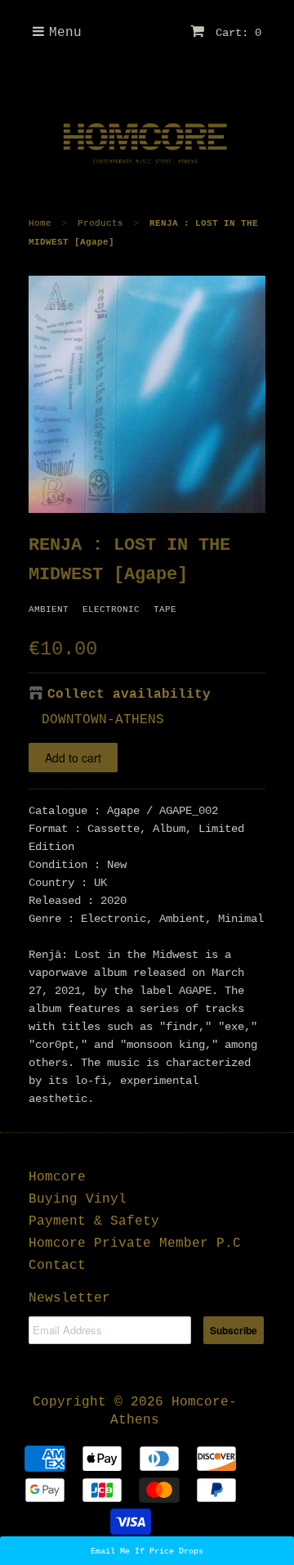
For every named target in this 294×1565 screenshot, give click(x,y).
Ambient (49, 609)
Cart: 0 (235, 32)
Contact (57, 1265)
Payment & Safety (94, 1221)
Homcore (57, 1177)
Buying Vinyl (78, 1199)
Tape (165, 609)
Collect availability (129, 694)
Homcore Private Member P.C (135, 1243)
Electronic (111, 609)
